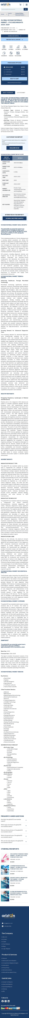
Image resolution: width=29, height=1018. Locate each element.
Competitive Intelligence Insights (10, 963)
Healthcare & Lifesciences (10, 14)
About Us (5, 937)
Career (4, 941)
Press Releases (6, 944)
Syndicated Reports (7, 986)
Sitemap (5, 989)
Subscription (6, 965)
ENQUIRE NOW (14, 148)
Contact (5, 939)
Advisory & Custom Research (9, 960)
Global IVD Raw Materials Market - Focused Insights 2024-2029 (21, 14)
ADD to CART (14, 78)
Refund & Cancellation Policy (9, 972)
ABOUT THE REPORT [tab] (8, 92)
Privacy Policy (6, 967)
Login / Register (6, 948)
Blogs (4, 946)
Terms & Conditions (7, 970)
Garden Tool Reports (7, 982)
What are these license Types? (14, 82)
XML (4, 991)
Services (5, 958)
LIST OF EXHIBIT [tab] (21, 92)
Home (2, 14)
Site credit (12, 1005)
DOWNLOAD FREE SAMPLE (14, 218)
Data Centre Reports (7, 984)
